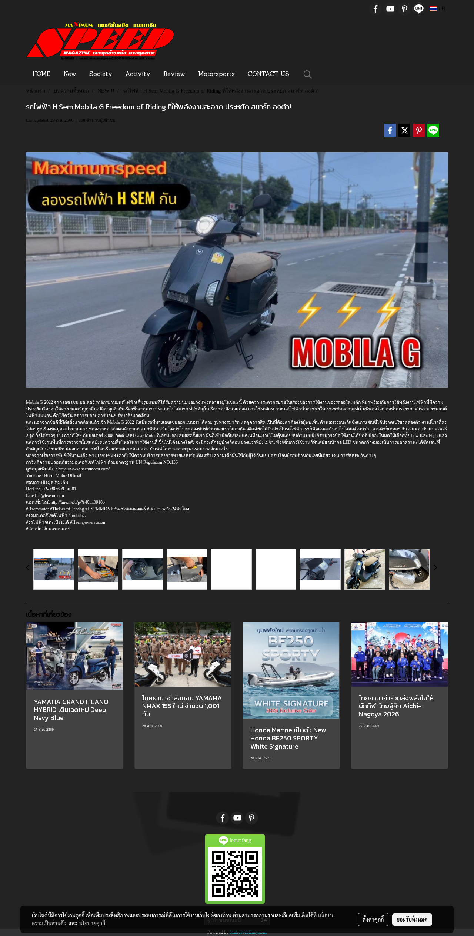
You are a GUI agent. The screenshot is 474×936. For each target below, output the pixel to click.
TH (441, 8)
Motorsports (216, 74)
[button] (308, 74)
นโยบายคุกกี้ (92, 923)
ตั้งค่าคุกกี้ (373, 919)
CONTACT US (268, 74)
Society (100, 74)
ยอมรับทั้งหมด (412, 919)
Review (174, 74)
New (69, 74)
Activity (137, 74)
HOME (41, 74)
